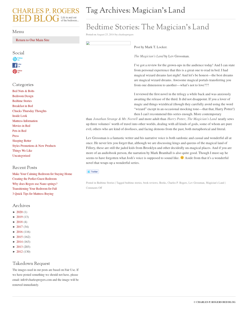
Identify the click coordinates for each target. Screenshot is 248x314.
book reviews (150, 182)
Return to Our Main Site (32, 39)
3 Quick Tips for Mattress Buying (32, 193)
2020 (19, 212)
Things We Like (22, 150)
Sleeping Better (21, 140)
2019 (19, 217)
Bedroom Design (22, 96)
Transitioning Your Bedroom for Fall (34, 188)
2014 (19, 241)
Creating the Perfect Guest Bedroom (34, 179)
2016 (19, 232)
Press (15, 136)
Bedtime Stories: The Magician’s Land (147, 27)
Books (162, 182)
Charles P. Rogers (177, 182)
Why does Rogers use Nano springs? (34, 184)
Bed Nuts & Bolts (23, 91)
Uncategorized (21, 155)
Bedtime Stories (105, 182)
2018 (19, 222)
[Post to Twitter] (92, 172)
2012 (19, 251)
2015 (19, 237)
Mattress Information (25, 121)
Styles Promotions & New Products (34, 146)
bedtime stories (133, 182)
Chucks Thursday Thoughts (29, 111)
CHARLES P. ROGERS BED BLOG (216, 302)
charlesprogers (125, 34)
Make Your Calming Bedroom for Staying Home (42, 174)
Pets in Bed (19, 131)
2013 (19, 246)
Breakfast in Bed (22, 106)
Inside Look (19, 116)
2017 (19, 226)
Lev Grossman (196, 182)
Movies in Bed (21, 126)
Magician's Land (215, 182)
